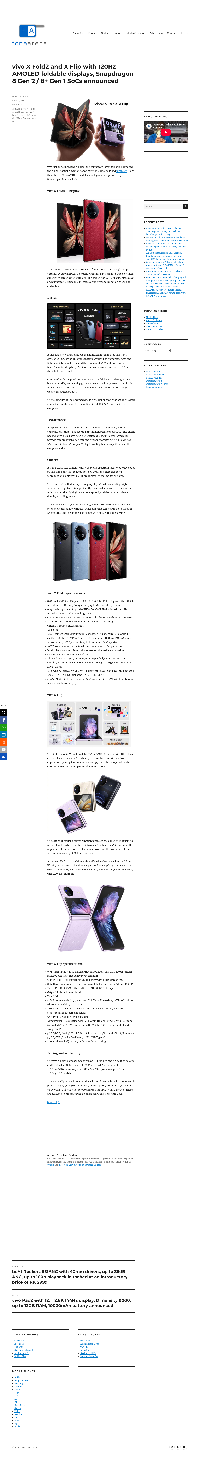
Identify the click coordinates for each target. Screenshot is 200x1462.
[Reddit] (3, 742)
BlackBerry (19, 1405)
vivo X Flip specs (20, 112)
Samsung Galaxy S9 (23, 1350)
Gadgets (106, 33)
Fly (15, 1423)
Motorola (18, 1386)
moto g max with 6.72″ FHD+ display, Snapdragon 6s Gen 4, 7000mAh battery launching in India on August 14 (165, 231)
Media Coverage (136, 33)
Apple (17, 1426)
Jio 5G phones (152, 323)
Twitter (50, 1165)
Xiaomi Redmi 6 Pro (89, 1344)
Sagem (17, 1408)
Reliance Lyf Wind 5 (155, 387)
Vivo (20, 104)
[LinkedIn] (3, 734)
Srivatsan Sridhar (20, 96)
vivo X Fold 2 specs (21, 118)
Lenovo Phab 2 (153, 371)
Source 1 (52, 1101)
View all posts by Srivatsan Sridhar (85, 1165)
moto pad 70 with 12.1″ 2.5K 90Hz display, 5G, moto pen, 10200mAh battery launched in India (166, 246)
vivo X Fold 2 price (27, 115)
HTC (16, 1396)
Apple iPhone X (21, 1353)
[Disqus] (73, 1219)
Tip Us (184, 33)
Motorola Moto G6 (89, 1356)
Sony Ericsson (21, 1380)
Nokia (17, 1377)
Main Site (78, 33)
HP (15, 1417)
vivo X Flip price (30, 109)
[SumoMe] (3, 756)
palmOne (18, 1414)
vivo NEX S (85, 1347)
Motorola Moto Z (154, 381)
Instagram (63, 1165)
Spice (16, 1420)
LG (15, 1399)
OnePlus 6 (19, 1341)
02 (15, 1402)
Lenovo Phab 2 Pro (155, 378)
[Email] (3, 749)
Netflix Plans (152, 317)
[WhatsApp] (3, 727)
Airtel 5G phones (154, 320)
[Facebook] (3, 720)
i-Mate (17, 1389)
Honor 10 (18, 1347)
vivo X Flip (17, 109)
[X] (3, 712)
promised (121, 170)
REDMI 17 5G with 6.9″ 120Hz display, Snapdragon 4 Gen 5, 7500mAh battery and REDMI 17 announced (166, 293)
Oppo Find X (86, 1341)
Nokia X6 (84, 1350)
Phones (92, 33)
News (14, 104)
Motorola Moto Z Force (157, 384)
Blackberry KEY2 (88, 1353)
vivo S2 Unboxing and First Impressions (165, 259)
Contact (172, 33)
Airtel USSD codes (154, 329)
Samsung (18, 1383)
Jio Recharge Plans (155, 326)
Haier (17, 1411)
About (118, 33)
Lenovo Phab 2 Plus (155, 375)
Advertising (156, 33)
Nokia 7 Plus (20, 1356)
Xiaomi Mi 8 (20, 1344)
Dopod (17, 1392)
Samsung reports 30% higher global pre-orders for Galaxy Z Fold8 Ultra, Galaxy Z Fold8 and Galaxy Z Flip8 (165, 265)
